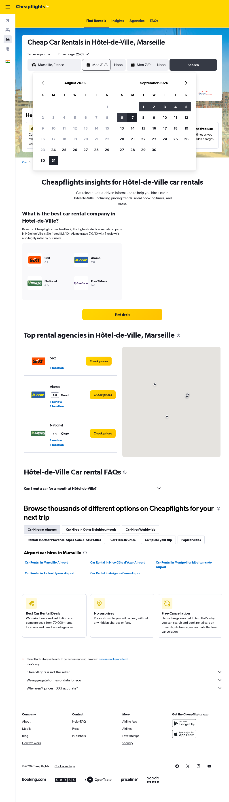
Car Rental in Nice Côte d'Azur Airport (117, 562)
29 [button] (107, 150)
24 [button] (53, 150)
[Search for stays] (7, 30)
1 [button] (107, 107)
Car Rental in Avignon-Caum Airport (116, 573)
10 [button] (53, 128)
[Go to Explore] (7, 48)
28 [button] (96, 150)
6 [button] (86, 117)
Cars (24, 162)
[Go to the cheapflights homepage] (32, 7)
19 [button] (75, 139)
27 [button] (85, 150)
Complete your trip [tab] (158, 540)
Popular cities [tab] (191, 540)
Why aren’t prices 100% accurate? (52, 688)
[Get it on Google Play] (184, 723)
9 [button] (43, 128)
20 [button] (85, 139)
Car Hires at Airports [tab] (42, 529)
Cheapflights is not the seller (48, 672)
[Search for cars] (7, 39)
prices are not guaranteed (113, 659)
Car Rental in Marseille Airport (46, 562)
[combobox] (39, 54)
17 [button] (53, 139)
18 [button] (64, 139)
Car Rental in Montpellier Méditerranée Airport (184, 565)
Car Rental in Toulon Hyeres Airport (49, 573)
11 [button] (64, 128)
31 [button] (53, 160)
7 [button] (96, 117)
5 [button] (75, 117)
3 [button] (53, 117)
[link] (122, 314)
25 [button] (64, 150)
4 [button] (64, 117)
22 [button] (107, 139)
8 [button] (107, 117)
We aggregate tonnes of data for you (54, 680)
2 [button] (43, 117)
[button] (8, 7)
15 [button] (107, 128)
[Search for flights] (7, 20)
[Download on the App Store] (184, 734)
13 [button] (86, 128)
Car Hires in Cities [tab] (123, 540)
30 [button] (42, 160)
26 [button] (75, 150)
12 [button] (75, 128)
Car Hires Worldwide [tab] (140, 529)
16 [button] (43, 139)
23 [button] (42, 150)
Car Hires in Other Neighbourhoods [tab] (91, 529)
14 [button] (96, 128)
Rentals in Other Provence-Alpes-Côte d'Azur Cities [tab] (64, 540)
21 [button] (96, 139)
